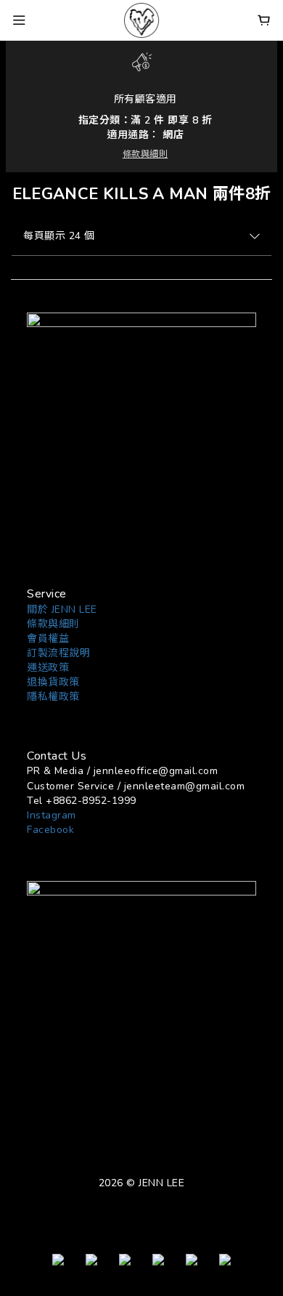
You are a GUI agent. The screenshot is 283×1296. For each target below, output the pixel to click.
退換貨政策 (53, 682)
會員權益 (48, 638)
